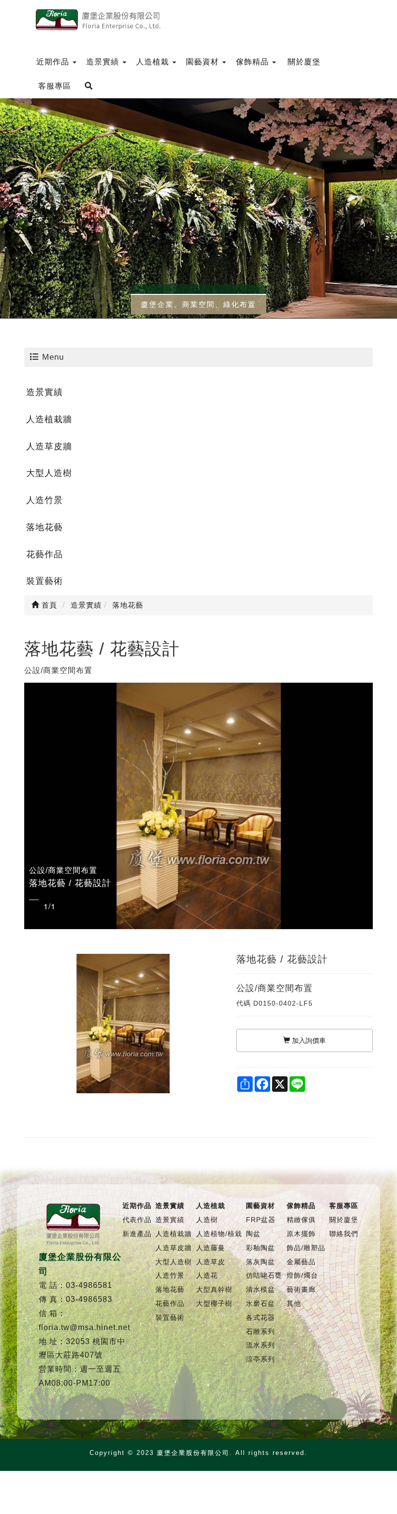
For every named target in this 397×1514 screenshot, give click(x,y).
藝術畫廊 (301, 1289)
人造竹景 (44, 500)
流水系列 (260, 1345)
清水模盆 (260, 1289)
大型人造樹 (49, 473)
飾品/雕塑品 (306, 1248)
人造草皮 (210, 1262)
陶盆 (253, 1234)
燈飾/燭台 (302, 1275)
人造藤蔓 (210, 1248)
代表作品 (137, 1219)
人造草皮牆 (49, 446)
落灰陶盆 (260, 1262)
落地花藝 (44, 527)
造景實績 (44, 392)
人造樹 (207, 1219)
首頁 (48, 605)
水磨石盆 (260, 1303)
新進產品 (137, 1234)
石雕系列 (260, 1331)
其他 (294, 1303)
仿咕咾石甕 (264, 1275)
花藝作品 (44, 554)
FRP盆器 (260, 1219)
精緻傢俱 (301, 1219)
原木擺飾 (301, 1234)
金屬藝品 (301, 1262)
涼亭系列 (260, 1359)
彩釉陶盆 (260, 1248)
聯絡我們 (343, 1234)
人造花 (207, 1275)
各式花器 (260, 1317)
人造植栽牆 (49, 419)
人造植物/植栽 (219, 1234)
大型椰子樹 (214, 1303)
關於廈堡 (343, 1219)
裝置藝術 (44, 581)
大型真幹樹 (214, 1289)
